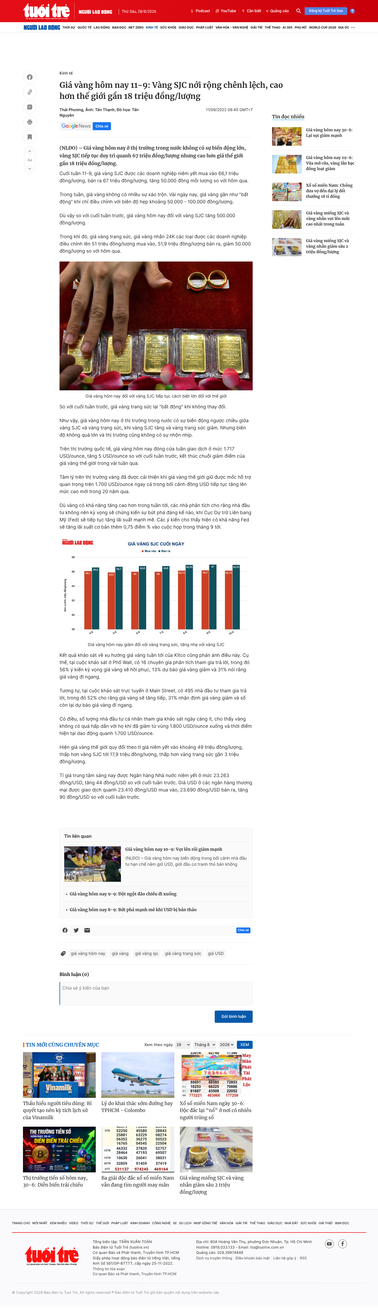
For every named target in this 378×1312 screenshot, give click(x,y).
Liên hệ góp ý (284, 1258)
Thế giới (102, 1223)
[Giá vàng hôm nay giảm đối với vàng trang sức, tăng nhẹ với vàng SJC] (156, 588)
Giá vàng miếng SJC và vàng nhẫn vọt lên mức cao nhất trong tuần (328, 219)
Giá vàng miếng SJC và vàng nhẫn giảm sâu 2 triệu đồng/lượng (327, 246)
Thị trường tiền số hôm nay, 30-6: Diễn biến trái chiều (55, 1181)
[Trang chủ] (42, 27)
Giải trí (256, 27)
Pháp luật (204, 27)
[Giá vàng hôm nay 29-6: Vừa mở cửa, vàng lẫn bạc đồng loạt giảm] (287, 164)
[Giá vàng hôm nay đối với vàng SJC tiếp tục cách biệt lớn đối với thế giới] (156, 326)
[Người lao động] (95, 11)
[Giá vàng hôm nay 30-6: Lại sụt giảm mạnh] (287, 136)
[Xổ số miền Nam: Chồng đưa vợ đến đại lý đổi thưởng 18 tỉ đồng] (287, 192)
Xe (175, 1223)
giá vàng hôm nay (88, 953)
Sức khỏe (168, 27)
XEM (244, 1044)
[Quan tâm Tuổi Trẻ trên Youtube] (329, 1243)
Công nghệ (161, 1223)
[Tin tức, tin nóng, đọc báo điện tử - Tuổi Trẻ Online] (51, 11)
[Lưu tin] (29, 137)
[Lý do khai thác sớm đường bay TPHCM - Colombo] (137, 1075)
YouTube (228, 11)
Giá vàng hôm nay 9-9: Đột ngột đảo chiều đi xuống (123, 894)
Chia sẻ (101, 126)
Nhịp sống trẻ (205, 1223)
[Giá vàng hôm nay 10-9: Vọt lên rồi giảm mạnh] (92, 864)
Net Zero (136, 27)
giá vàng (120, 953)
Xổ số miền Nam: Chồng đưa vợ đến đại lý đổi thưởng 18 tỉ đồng (329, 191)
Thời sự (68, 27)
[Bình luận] (29, 107)
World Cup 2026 (322, 27)
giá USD (216, 953)
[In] (29, 122)
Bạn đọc (119, 27)
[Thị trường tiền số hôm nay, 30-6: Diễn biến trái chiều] (59, 1149)
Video (73, 1223)
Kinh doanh (140, 1223)
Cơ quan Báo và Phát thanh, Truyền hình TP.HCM (135, 1274)
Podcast (203, 11)
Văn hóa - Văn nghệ (232, 27)
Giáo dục (186, 27)
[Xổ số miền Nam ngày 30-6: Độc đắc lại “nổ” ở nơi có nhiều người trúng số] (216, 1075)
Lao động (102, 27)
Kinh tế (152, 27)
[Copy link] (29, 92)
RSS (303, 1258)
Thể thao (272, 27)
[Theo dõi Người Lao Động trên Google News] (76, 126)
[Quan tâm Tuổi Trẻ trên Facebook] (342, 1243)
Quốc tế (84, 27)
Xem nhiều (58, 1223)
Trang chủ (21, 1223)
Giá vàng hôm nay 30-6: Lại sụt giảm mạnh (329, 132)
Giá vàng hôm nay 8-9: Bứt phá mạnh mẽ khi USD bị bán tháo (133, 910)
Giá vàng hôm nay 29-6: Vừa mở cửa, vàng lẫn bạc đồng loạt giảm (330, 163)
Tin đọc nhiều (288, 117)
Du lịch (185, 1223)
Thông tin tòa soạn (109, 1269)
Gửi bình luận (233, 1016)
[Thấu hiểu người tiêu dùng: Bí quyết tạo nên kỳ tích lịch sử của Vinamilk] (59, 1075)
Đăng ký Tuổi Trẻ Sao (326, 11)
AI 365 (287, 27)
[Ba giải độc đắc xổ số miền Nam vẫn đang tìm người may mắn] (137, 1149)
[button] (29, 151)
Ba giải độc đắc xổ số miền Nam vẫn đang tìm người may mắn (137, 1181)
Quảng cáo (279, 11)
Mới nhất (40, 1223)
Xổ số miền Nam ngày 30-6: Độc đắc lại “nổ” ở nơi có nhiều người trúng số (216, 1110)
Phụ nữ (301, 27)
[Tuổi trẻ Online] (52, 1255)
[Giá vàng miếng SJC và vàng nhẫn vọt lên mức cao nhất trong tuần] (287, 219)
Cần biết (254, 11)
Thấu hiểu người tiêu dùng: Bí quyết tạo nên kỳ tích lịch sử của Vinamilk (57, 1110)
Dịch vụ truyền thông (214, 1258)
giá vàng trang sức (183, 953)
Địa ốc (343, 27)
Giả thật (326, 1223)
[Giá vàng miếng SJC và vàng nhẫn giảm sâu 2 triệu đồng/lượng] (287, 247)
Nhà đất (291, 1223)
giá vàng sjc (146, 953)
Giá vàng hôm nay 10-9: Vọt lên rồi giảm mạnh (173, 849)
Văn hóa (227, 1223)
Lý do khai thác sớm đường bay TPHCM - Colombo (137, 1107)
